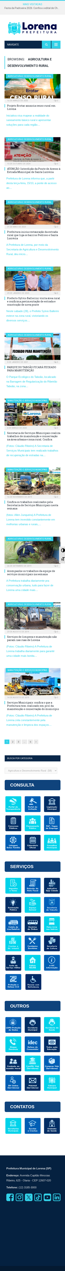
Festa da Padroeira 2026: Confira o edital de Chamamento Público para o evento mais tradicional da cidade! (33, 8)
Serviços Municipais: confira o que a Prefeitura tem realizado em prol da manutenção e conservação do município (33, 706)
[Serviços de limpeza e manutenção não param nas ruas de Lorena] (32, 616)
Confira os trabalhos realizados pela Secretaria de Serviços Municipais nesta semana (32, 505)
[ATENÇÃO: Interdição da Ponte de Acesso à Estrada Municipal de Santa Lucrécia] (32, 150)
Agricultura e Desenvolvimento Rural (29, 76)
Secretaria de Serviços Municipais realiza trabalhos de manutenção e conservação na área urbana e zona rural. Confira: (33, 436)
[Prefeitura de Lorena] (32, 28)
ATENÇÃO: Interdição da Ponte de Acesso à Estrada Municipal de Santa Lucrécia (33, 170)
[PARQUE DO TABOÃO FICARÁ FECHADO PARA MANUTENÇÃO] (32, 347)
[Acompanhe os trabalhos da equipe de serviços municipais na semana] (32, 551)
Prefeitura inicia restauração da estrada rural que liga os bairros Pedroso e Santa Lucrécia (32, 235)
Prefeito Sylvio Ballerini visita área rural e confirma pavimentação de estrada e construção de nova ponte (33, 301)
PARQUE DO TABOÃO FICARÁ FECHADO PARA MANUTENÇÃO (31, 368)
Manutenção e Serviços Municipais (27, 400)
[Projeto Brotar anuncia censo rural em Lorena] (32, 87)
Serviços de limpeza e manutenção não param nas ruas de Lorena (32, 638)
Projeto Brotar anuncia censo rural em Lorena (31, 107)
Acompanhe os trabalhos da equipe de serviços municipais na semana (31, 572)
